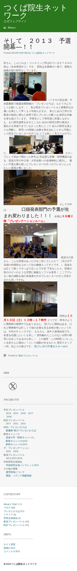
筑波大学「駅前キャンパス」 (21, 437)
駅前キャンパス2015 (16, 444)
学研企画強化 (11, 518)
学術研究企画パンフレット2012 (22, 465)
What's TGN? (10, 504)
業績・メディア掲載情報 (19, 475)
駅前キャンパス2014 (16, 441)
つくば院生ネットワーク (36, 12)
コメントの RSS (12, 551)
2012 (15, 423)
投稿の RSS (9, 547)
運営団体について (15, 472)
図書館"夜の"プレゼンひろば (21, 430)
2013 (23, 423)
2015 (15, 413)
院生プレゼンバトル (28, 355)
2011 (8, 423)
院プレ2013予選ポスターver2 (51, 346)
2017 (30, 413)
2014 (8, 413)
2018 (8, 416)
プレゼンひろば (12, 511)
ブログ (7, 507)
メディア (8, 514)
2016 (23, 413)
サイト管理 (9, 544)
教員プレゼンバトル (14, 521)
